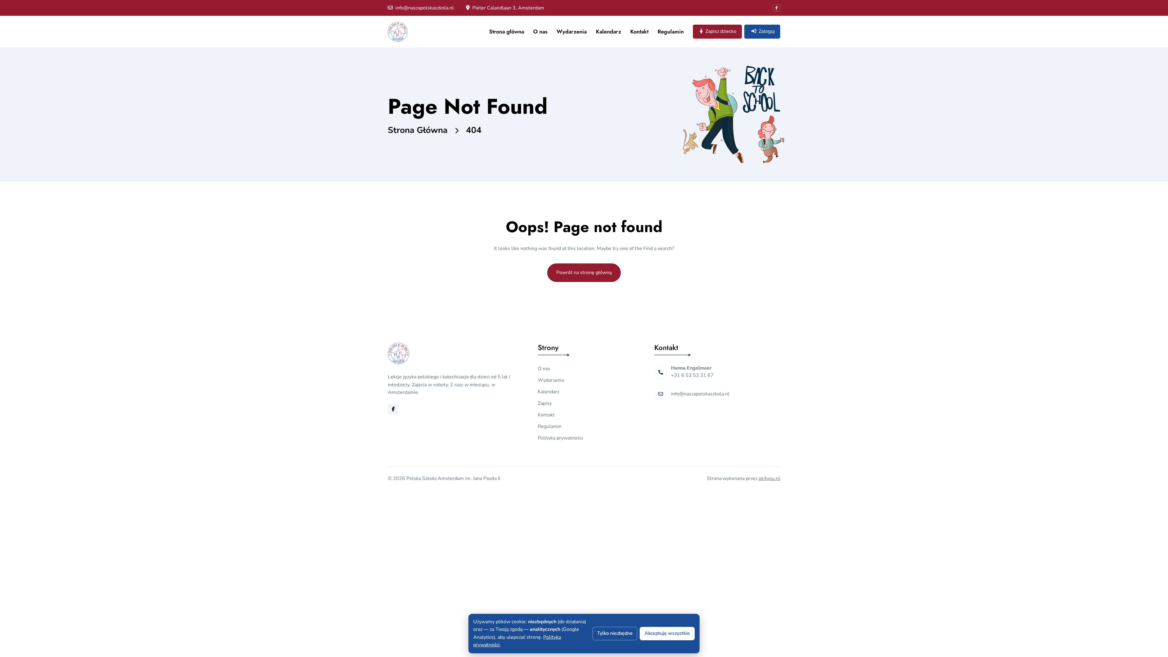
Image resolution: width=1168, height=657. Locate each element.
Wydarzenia (572, 32)
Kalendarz (608, 32)
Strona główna (506, 32)
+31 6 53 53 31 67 (692, 375)
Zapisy (545, 403)
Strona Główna (417, 130)
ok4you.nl (769, 478)
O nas (540, 32)
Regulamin (671, 32)
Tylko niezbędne (615, 633)
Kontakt (639, 32)
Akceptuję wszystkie (667, 633)
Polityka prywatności (560, 438)
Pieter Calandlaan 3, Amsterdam (507, 8)
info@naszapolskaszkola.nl (424, 8)
